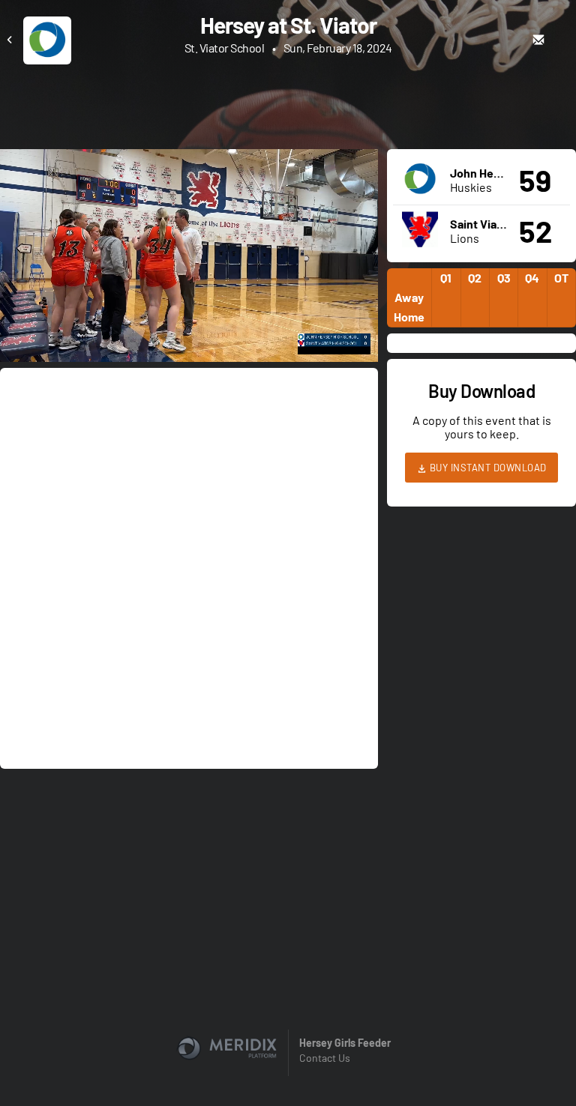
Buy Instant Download (487, 468)
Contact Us (324, 1057)
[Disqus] (189, 567)
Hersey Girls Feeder (345, 1042)
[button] (193, 260)
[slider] (189, 308)
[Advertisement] (288, 105)
